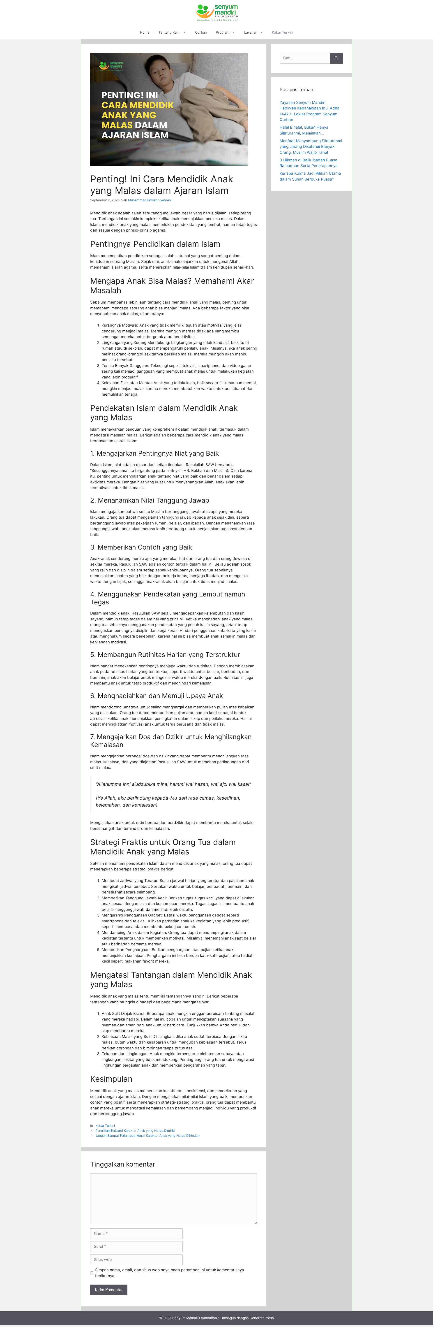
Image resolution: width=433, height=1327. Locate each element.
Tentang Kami (169, 32)
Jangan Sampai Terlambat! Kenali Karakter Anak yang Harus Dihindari (147, 1135)
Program (223, 32)
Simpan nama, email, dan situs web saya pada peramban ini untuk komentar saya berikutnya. (169, 1273)
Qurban (201, 32)
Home (145, 32)
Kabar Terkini (282, 32)
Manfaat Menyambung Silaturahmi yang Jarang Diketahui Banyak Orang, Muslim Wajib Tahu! (311, 147)
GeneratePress (262, 1318)
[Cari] (336, 58)
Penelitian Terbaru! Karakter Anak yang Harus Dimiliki (135, 1130)
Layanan (250, 32)
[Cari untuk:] (305, 58)
